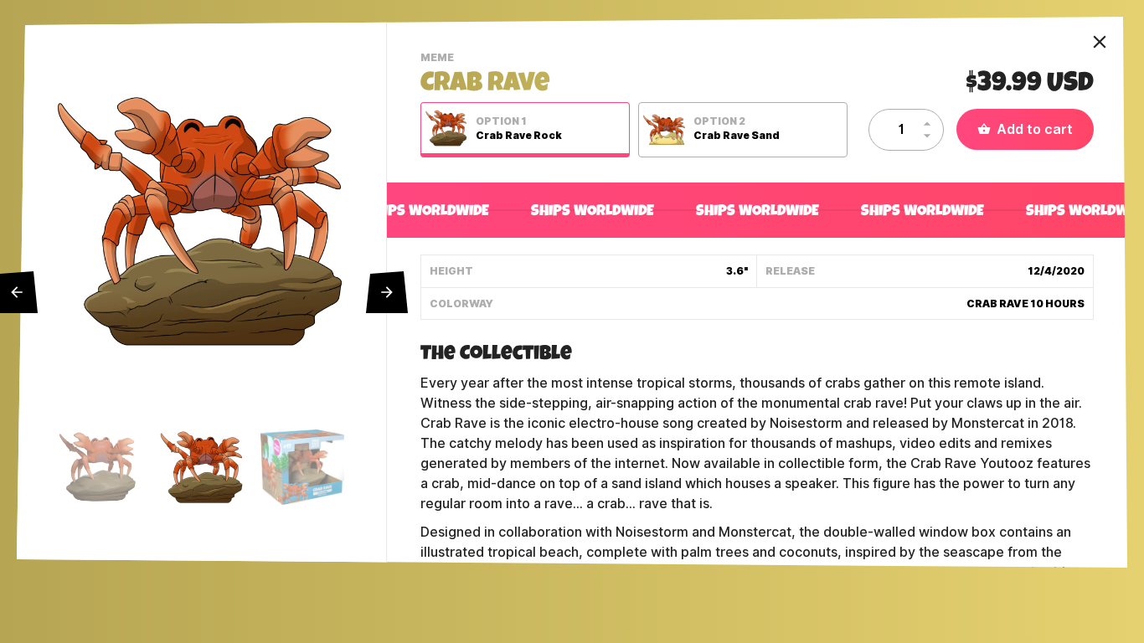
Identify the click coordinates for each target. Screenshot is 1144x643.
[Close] (1099, 42)
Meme (439, 59)
